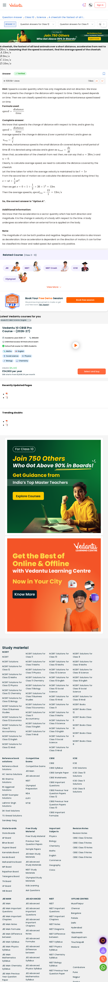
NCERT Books (79, 704)
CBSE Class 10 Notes (83, 847)
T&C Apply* (44, 304)
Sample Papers (33, 849)
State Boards (8, 833)
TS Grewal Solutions (12, 815)
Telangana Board (10, 876)
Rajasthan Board (10, 871)
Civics (52, 870)
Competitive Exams (35, 766)
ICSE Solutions (80, 768)
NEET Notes (54, 924)
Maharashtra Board (11, 862)
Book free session (85, 300)
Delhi (73, 922)
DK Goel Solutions (11, 810)
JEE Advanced (33, 776)
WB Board (7, 891)
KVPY (28, 798)
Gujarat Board (9, 847)
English (52, 855)
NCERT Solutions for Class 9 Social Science (59, 739)
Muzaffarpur (77, 903)
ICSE (75, 763)
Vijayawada (77, 932)
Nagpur (76, 977)
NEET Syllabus (56, 941)
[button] (11, 268)
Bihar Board (8, 842)
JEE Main (30, 771)
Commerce (55, 860)
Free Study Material (35, 836)
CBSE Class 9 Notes (82, 852)
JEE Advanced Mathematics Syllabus (33, 976)
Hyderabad (76, 927)
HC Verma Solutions (12, 774)
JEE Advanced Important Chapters (33, 922)
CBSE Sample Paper (59, 772)
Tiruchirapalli (77, 942)
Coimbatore (79, 967)
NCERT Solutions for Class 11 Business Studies (35, 696)
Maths (52, 850)
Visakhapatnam (79, 937)
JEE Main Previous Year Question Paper (11, 976)
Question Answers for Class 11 (74, 24)
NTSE (28, 803)
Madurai (75, 946)
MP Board (7, 866)
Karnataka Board (10, 852)
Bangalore (76, 913)
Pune (75, 972)
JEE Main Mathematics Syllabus (9, 957)
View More (52, 287)
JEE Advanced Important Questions (33, 911)
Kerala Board (8, 857)
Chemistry (54, 845)
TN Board (6, 881)
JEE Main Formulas (11, 929)
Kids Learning (32, 885)
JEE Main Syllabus (10, 941)
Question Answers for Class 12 (34, 24)
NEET (28, 780)
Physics (53, 836)
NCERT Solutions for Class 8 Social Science (82, 688)
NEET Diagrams (56, 929)
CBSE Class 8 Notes (82, 857)
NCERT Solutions (10, 661)
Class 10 (29, 17)
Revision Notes (80, 833)
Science (41, 17)
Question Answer (12, 17)
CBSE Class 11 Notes (82, 842)
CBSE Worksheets (58, 777)
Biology (52, 841)
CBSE (51, 763)
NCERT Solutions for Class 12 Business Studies (12, 709)
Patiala (74, 918)
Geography (54, 865)
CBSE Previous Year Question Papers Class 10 (58, 804)
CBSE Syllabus (56, 768)
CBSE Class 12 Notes (82, 837)
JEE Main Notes (9, 924)
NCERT (5, 656)
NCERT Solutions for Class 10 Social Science (59, 688)
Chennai (75, 908)
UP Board (6, 886)
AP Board (6, 837)
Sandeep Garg (9, 820)
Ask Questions (33, 890)
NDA (28, 793)
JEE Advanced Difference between (33, 949)
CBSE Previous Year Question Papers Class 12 (58, 793)
